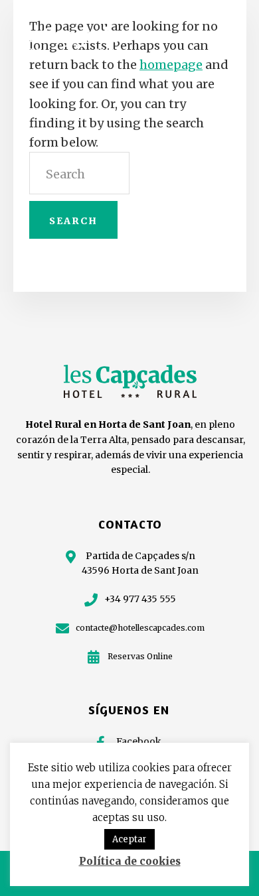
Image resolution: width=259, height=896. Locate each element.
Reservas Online (140, 656)
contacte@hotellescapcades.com (140, 628)
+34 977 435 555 (140, 599)
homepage (171, 64)
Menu (224, 34)
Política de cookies (130, 861)
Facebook (138, 741)
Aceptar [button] (129, 839)
